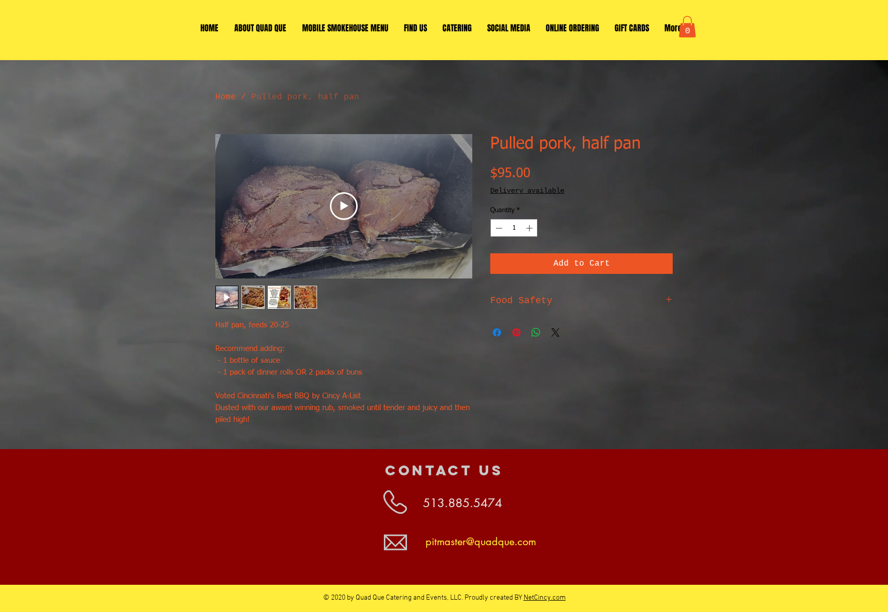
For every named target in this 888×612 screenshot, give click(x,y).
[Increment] (530, 228)
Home (225, 97)
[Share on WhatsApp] (536, 332)
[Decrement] (498, 228)
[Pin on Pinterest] (516, 332)
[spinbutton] (514, 228)
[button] (687, 27)
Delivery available (527, 191)
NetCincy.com (545, 598)
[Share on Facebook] (497, 332)
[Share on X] (555, 332)
